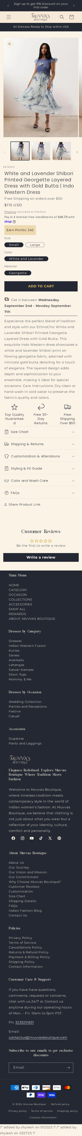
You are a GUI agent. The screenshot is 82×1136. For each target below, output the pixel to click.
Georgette (18, 273)
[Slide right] (77, 152)
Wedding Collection (25, 702)
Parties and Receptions (28, 707)
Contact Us (18, 915)
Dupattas (16, 739)
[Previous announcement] (8, 5)
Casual (14, 716)
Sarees (14, 655)
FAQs (13, 906)
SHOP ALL (17, 609)
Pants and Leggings (25, 743)
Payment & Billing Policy (29, 957)
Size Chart (17, 896)
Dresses (15, 641)
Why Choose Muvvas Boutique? (35, 882)
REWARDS (17, 614)
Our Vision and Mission (28, 872)
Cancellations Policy (25, 947)
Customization (21, 891)
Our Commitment (23, 877)
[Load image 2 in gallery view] (40, 151)
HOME (14, 585)
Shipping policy (67, 1110)
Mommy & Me (20, 679)
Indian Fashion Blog (25, 911)
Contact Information (26, 967)
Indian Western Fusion (27, 646)
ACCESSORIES (20, 604)
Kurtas (14, 650)
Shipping (10, 211)
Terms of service (42, 1110)
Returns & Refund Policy (29, 952)
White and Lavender (26, 259)
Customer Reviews (24, 887)
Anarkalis (16, 660)
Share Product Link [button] (24, 504)
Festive (15, 711)
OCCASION (18, 595)
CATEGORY (18, 590)
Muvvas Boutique (34, 1104)
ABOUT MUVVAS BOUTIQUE (32, 619)
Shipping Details (22, 901)
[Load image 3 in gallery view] (61, 151)
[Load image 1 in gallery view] (20, 151)
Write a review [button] (40, 557)
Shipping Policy (22, 962)
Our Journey (19, 867)
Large (35, 245)
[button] (9, 17)
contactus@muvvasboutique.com (38, 1037)
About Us (16, 863)
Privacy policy (18, 1110)
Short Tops (17, 674)
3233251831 (24, 1022)
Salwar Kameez (21, 670)
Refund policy (60, 1104)
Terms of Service (22, 943)
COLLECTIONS (20, 599)
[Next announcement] (74, 5)
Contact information (43, 1117)
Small (14, 245)
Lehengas (16, 665)
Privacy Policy (20, 938)
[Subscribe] (68, 1068)
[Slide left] (5, 152)
